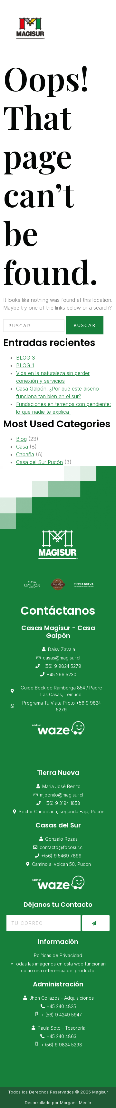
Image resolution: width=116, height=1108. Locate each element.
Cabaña (25, 454)
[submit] (96, 923)
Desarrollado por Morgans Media (58, 1102)
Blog (21, 439)
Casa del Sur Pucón (39, 462)
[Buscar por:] (33, 325)
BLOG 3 (25, 357)
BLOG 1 (25, 365)
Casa (22, 446)
